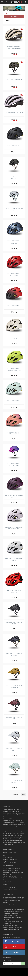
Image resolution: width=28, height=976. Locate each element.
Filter (15, 16)
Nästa (23, 794)
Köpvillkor (15, 925)
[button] (9, 20)
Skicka (23, 964)
